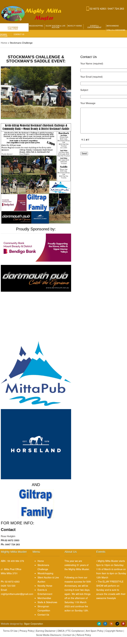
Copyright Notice (114, 630)
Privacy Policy (27, 630)
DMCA (61, 630)
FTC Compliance (75, 630)
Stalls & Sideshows (116, 30)
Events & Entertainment (94, 27)
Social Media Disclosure (48, 635)
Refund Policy (84, 635)
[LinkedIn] (123, 623)
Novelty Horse (75, 26)
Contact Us (19, 34)
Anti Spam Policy (94, 630)
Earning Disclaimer (46, 630)
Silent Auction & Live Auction (55, 27)
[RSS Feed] (111, 623)
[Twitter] (99, 623)
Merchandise (113, 26)
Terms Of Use (10, 630)
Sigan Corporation (33, 623)
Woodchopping (36, 26)
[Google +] (117, 623)
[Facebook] (105, 623)
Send (84, 153)
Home (4, 42)
